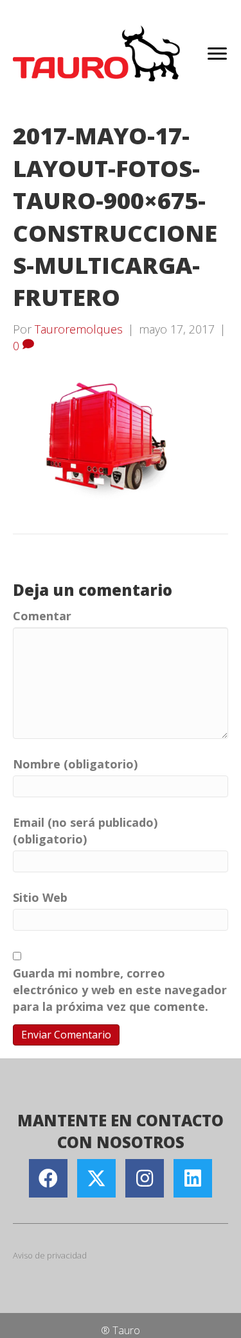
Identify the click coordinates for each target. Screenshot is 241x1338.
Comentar (42, 615)
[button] (48, 1178)
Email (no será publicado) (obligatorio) (85, 831)
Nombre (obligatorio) (75, 764)
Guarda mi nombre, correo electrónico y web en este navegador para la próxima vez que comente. (120, 989)
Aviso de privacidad (50, 1255)
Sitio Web (40, 897)
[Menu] (217, 54)
